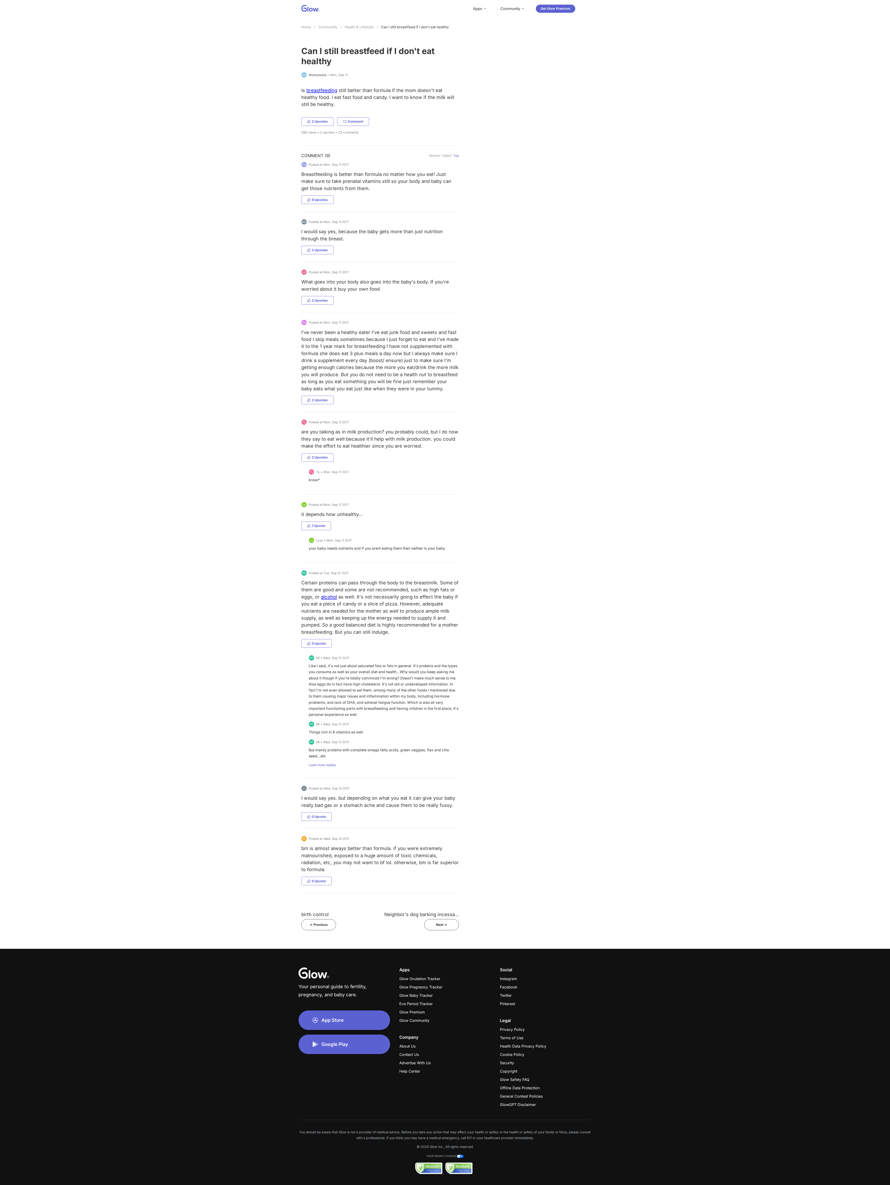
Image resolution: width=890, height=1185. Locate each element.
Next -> (441, 925)
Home (306, 27)
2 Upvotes (320, 121)
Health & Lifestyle (359, 27)
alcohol (329, 597)
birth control (315, 914)
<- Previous (319, 925)
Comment (355, 121)
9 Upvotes (320, 200)
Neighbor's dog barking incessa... (421, 914)
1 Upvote (318, 526)
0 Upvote (319, 643)
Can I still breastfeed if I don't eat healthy (415, 27)
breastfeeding (321, 90)
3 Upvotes (320, 250)
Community (327, 27)
